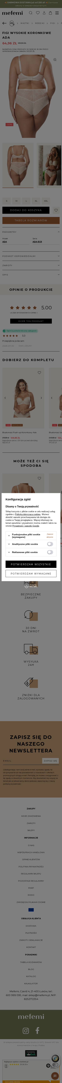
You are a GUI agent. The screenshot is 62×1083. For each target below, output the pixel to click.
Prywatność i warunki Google (25, 526)
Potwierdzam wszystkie (31, 564)
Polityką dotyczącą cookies (28, 514)
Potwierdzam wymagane (31, 573)
